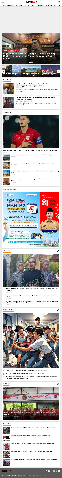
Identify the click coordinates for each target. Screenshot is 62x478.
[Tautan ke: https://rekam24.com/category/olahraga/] (58, 384)
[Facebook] (46, 471)
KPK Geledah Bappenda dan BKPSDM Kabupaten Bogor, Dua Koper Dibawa (31, 435)
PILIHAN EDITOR (14, 50)
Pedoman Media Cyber (39, 475)
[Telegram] (59, 471)
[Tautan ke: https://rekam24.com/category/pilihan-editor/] (58, 251)
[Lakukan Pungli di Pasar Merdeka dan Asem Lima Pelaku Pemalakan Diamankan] (24, 104)
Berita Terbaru (19, 101)
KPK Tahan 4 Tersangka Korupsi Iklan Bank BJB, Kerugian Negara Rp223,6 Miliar (32, 163)
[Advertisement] (31, 19)
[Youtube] (54, 471)
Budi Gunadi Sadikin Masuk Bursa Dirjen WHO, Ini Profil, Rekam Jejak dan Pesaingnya (34, 459)
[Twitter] (49, 471)
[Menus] (3, 2)
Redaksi (29, 475)
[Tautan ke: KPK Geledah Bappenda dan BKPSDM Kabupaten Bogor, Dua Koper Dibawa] (6, 438)
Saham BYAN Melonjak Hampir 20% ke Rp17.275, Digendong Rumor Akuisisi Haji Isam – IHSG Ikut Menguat (31, 295)
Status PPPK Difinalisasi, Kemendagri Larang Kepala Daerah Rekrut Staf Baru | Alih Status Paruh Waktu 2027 (31, 289)
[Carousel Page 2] (32, 62)
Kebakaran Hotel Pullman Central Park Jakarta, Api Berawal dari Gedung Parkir (32, 155)
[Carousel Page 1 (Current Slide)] (30, 62)
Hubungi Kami (21, 475)
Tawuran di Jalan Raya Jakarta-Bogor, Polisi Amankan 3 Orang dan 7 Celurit (26, 370)
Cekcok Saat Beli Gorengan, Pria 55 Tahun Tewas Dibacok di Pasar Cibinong (26, 373)
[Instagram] (51, 471)
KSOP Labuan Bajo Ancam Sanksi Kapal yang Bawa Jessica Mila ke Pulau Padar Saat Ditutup (31, 74)
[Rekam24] (31, 1)
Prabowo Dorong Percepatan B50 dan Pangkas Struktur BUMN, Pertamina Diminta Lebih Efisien (35, 179)
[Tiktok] (56, 471)
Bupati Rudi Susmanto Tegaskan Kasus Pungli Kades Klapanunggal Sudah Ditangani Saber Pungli (29, 56)
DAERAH (6, 50)
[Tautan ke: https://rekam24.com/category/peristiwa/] (58, 310)
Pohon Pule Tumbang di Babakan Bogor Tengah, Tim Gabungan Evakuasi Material (33, 427)
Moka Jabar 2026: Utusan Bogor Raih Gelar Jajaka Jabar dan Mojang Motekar (32, 443)
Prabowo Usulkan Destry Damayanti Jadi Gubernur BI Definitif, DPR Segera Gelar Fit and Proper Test (50, 74)
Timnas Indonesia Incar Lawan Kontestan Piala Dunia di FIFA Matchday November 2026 (30, 150)
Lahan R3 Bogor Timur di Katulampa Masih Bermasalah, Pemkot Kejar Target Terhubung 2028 (35, 171)
